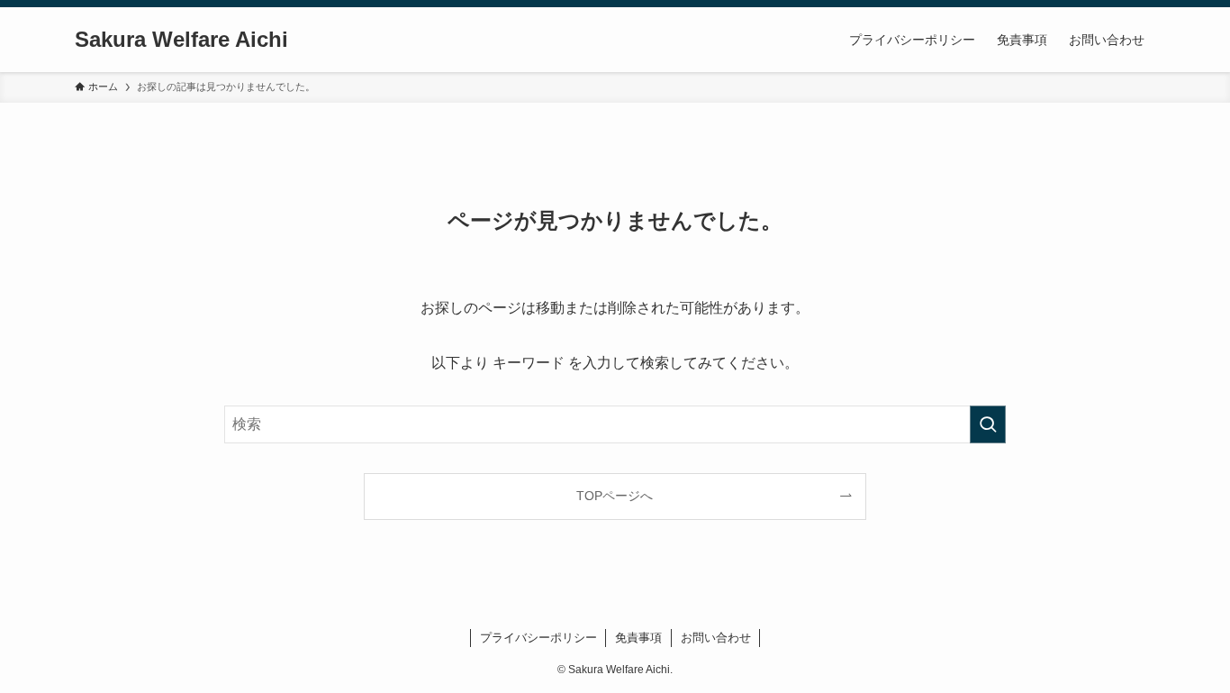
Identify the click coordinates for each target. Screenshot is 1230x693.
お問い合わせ (716, 637)
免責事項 (638, 637)
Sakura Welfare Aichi (181, 39)
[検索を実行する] (988, 424)
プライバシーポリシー (538, 637)
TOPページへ (614, 495)
